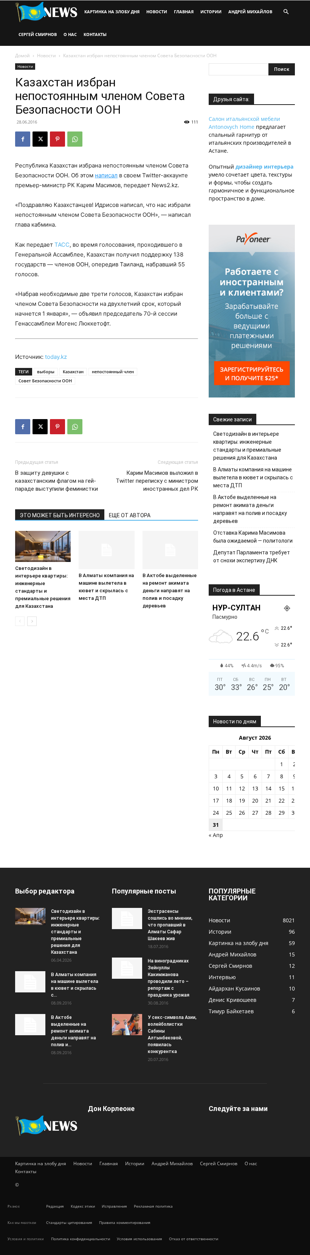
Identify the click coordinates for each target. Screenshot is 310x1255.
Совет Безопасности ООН (45, 380)
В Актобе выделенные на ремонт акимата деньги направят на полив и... (73, 1031)
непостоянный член (113, 371)
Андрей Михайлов (250, 11)
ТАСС (62, 244)
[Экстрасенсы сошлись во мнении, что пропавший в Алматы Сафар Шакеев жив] (127, 918)
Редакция (55, 1206)
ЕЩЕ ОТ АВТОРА (129, 515)
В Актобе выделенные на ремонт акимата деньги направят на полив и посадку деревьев (170, 591)
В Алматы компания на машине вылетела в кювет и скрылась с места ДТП (253, 477)
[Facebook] (22, 139)
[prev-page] (20, 621)
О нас (70, 34)
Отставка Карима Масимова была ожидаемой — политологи (253, 537)
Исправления (114, 1206)
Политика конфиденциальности (80, 1238)
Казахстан (73, 371)
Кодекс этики (83, 1206)
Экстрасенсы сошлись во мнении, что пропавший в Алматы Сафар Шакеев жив (170, 925)
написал (106, 175)
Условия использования (139, 1238)
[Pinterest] (57, 139)
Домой (22, 55)
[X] (40, 139)
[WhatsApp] (74, 139)
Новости (156, 11)
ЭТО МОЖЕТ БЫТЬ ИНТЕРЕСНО (60, 515)
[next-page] (32, 621)
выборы (45, 371)
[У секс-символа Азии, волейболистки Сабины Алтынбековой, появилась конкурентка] (127, 1024)
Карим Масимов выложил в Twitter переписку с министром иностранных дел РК (157, 480)
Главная (184, 11)
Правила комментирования (124, 1222)
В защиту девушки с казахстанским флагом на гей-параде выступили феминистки (56, 480)
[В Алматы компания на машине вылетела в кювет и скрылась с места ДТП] (106, 550)
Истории (211, 11)
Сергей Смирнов (38, 34)
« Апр (216, 835)
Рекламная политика (153, 1206)
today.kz (56, 356)
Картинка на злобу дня (112, 11)
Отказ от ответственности (193, 1238)
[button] (286, 12)
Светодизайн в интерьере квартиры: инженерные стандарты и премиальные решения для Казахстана (247, 446)
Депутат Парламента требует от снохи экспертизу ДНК (251, 556)
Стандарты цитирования (69, 1222)
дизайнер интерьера (264, 166)
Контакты (95, 34)
